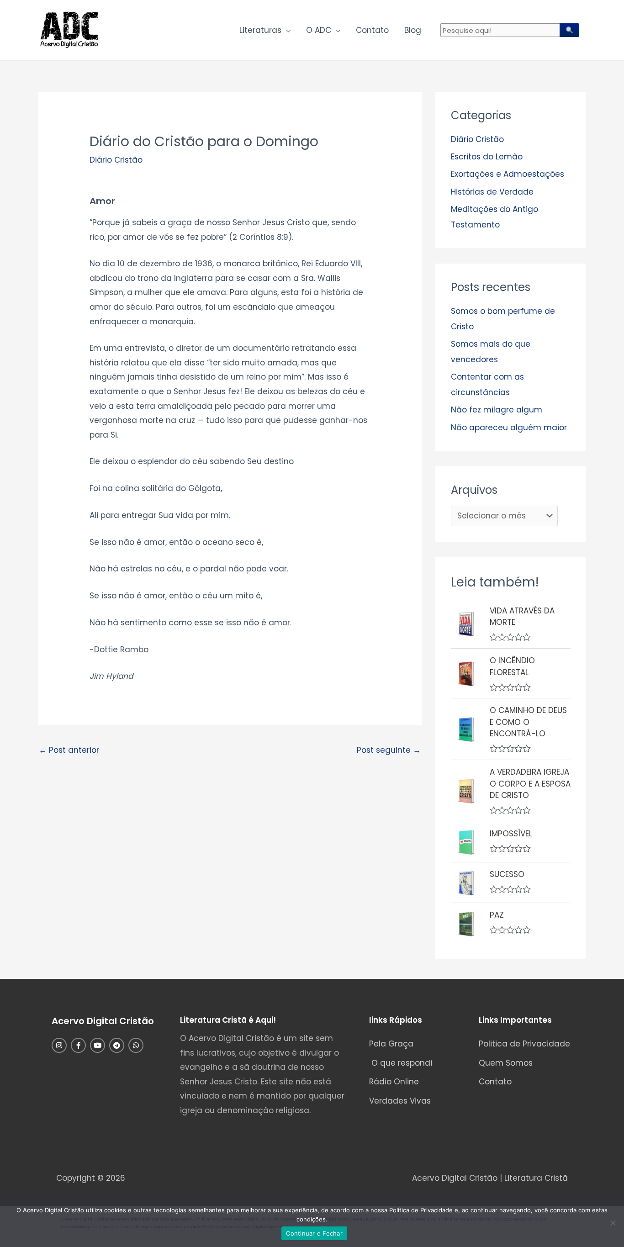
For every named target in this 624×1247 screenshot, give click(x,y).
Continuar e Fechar (314, 1233)
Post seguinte (389, 750)
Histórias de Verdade (492, 191)
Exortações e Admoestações (507, 174)
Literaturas (260, 30)
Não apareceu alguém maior (509, 427)
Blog (412, 30)
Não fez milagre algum (496, 409)
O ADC (318, 30)
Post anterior (69, 750)
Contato (372, 30)
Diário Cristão (116, 159)
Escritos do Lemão (487, 156)
